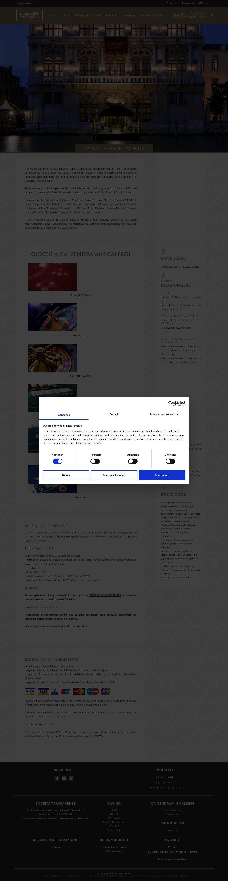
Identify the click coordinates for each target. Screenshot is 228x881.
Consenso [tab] (64, 414)
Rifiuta (66, 475)
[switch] (95, 461)
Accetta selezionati (114, 475)
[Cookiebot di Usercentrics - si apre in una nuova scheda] (170, 403)
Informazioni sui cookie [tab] (164, 414)
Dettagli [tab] (114, 414)
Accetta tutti (162, 475)
